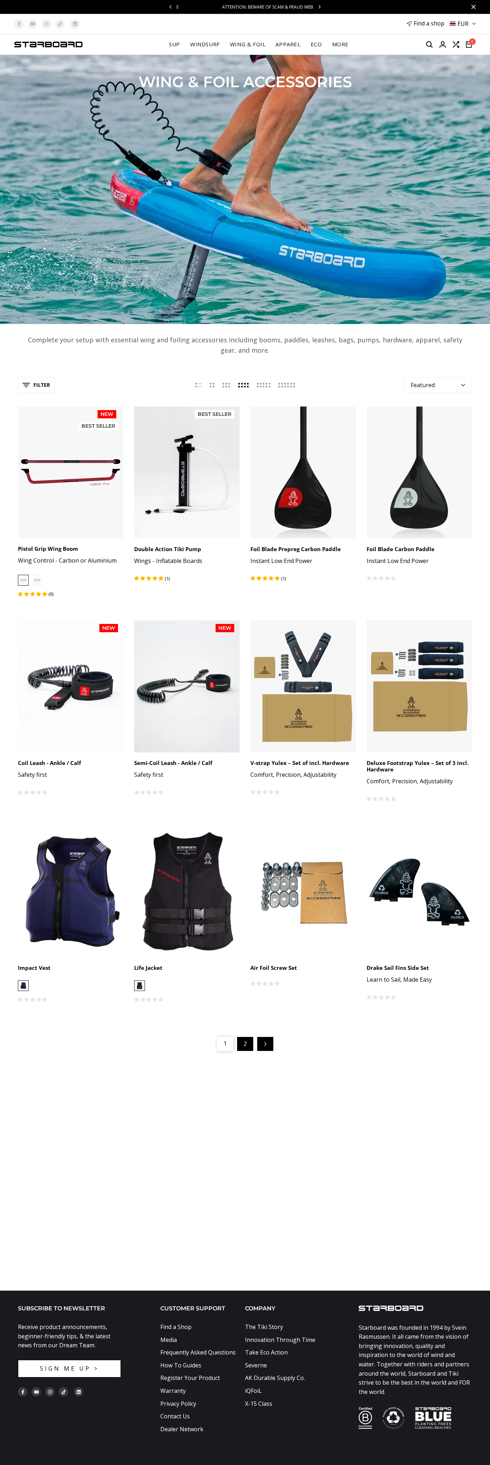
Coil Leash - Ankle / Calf (49, 763)
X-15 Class (258, 1404)
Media (168, 1340)
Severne (256, 1365)
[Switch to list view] (198, 385)
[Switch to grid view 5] (263, 385)
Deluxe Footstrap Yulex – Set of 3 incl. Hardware (417, 766)
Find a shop (429, 23)
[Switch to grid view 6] (287, 385)
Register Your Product (190, 1378)
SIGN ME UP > (69, 1368)
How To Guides (180, 1365)
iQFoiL (253, 1391)
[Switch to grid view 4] (243, 385)
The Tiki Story (264, 1327)
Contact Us (175, 1416)
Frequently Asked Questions (198, 1352)
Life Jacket (148, 967)
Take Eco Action (266, 1352)
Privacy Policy (178, 1404)
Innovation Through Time (280, 1340)
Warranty (173, 1391)
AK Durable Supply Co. (275, 1378)
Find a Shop (176, 1327)
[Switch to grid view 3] (226, 385)
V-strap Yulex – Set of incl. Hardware (299, 763)
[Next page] (265, 1044)
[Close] (472, 6)
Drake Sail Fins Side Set (398, 967)
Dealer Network (181, 1429)
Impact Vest (34, 967)
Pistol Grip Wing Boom (48, 548)
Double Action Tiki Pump (167, 549)
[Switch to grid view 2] (212, 385)
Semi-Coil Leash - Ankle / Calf (173, 763)
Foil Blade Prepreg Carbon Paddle (295, 549)
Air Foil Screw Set (273, 967)
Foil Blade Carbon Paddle (400, 549)
